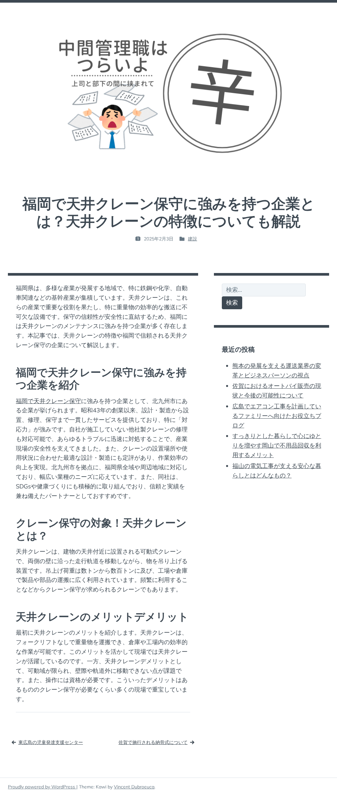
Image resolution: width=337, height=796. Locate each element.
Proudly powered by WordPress (42, 787)
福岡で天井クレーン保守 (48, 401)
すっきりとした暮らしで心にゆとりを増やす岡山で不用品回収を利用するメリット (276, 445)
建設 (192, 239)
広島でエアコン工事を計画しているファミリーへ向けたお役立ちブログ (276, 415)
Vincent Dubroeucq (134, 787)
